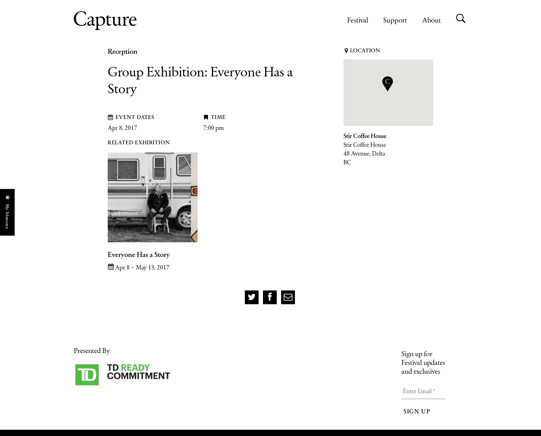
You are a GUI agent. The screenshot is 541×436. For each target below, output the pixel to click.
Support (395, 20)
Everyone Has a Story (139, 254)
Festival (357, 20)
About (431, 20)
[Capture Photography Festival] (125, 20)
